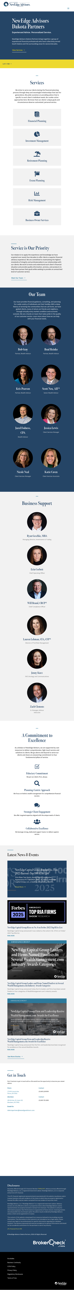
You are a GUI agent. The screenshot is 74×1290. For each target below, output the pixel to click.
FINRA (40, 1189)
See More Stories (14, 1056)
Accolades (10, 1258)
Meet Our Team (17, 278)
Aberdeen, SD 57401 (13, 1102)
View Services (17, 50)
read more (11, 935)
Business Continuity (14, 1262)
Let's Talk (6, 64)
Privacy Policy (12, 1270)
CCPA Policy (11, 1266)
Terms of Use (12, 1278)
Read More (19, 887)
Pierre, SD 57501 (12, 1093)
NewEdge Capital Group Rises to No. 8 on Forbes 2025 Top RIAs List (34, 927)
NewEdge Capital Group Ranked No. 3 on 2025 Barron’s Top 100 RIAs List (36, 871)
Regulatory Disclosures (15, 1274)
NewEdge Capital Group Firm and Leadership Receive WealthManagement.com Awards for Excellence (28, 1040)
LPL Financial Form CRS (14, 1229)
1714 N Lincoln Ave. (13, 1091)
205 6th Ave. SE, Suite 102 (15, 1100)
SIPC (43, 1189)
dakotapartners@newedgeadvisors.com (21, 1110)
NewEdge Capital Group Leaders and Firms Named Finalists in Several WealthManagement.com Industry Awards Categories (35, 984)
